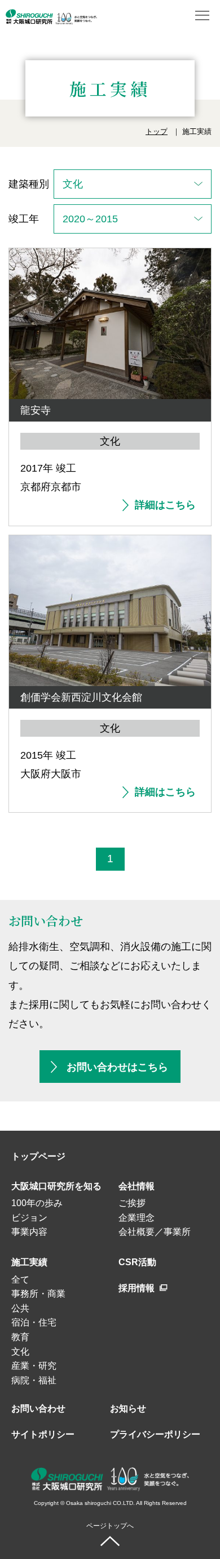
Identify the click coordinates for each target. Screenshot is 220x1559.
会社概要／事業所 (154, 1232)
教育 (20, 1337)
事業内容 (29, 1232)
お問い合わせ (38, 1408)
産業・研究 (33, 1365)
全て (20, 1279)
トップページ (38, 1156)
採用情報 (137, 1288)
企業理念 (136, 1217)
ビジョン (29, 1217)
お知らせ (128, 1408)
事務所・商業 (38, 1293)
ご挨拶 (132, 1203)
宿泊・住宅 (33, 1322)
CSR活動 (137, 1262)
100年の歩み (37, 1203)
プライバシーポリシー (155, 1434)
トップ (157, 131)
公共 (20, 1308)
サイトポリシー (42, 1434)
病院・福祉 (33, 1380)
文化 (20, 1351)
